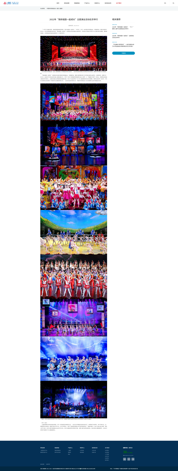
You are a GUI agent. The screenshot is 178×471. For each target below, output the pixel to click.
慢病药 (69, 452)
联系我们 (107, 460)
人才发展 (107, 454)
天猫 (133, 459)
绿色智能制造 (57, 450)
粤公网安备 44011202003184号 (88, 468)
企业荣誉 (107, 452)
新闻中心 (97, 3)
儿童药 (69, 450)
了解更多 (123, 53)
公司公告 (94, 450)
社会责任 (42, 8)
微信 (125, 459)
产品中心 (87, 3)
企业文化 (107, 456)
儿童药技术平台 (43, 450)
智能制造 (77, 3)
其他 (69, 454)
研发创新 (66, 3)
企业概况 (107, 450)
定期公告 (94, 452)
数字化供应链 (57, 452)
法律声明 (48, 464)
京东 (129, 459)
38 (125, 452)
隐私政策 (42, 464)
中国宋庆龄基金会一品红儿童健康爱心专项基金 (55, 8)
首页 (58, 3)
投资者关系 (108, 3)
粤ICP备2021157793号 (75, 468)
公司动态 (82, 450)
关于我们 (118, 3)
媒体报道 (82, 452)
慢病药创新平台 (43, 452)
